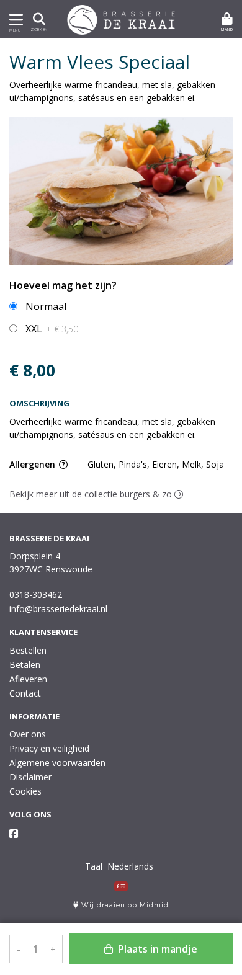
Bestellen (28, 650)
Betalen (24, 664)
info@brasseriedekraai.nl (58, 609)
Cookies (25, 791)
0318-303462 (35, 594)
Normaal (45, 306)
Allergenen (33, 464)
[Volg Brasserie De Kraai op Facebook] (13, 833)
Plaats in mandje (156, 949)
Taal (93, 866)
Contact (25, 693)
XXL (51, 329)
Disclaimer (30, 777)
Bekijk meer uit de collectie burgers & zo (91, 494)
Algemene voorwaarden (57, 762)
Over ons (27, 734)
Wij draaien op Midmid (124, 905)
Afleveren (28, 679)
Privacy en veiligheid (49, 748)
